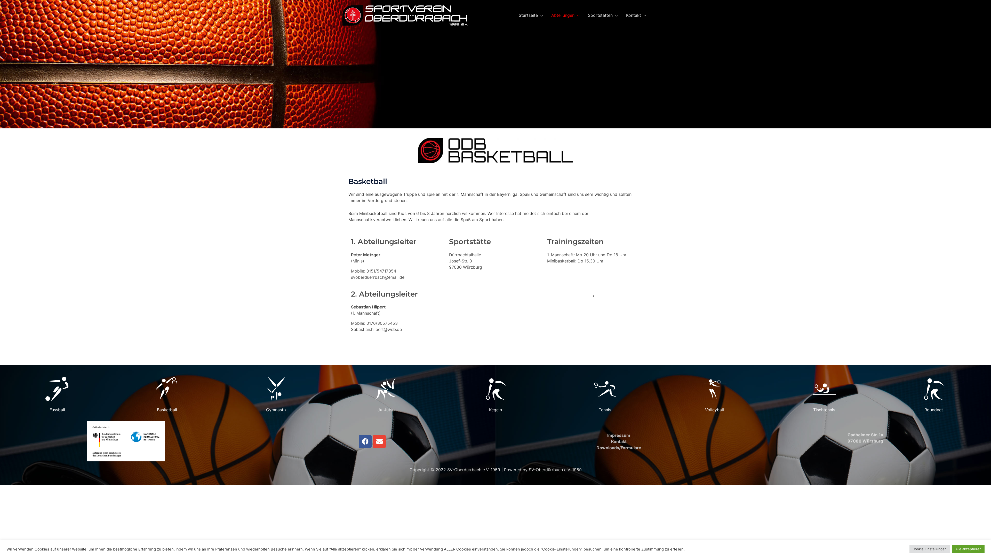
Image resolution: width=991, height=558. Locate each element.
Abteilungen (562, 15)
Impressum (618, 435)
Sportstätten (600, 15)
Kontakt (633, 15)
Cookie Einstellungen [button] (930, 549)
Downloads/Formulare (618, 447)
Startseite (528, 15)
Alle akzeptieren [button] (968, 549)
